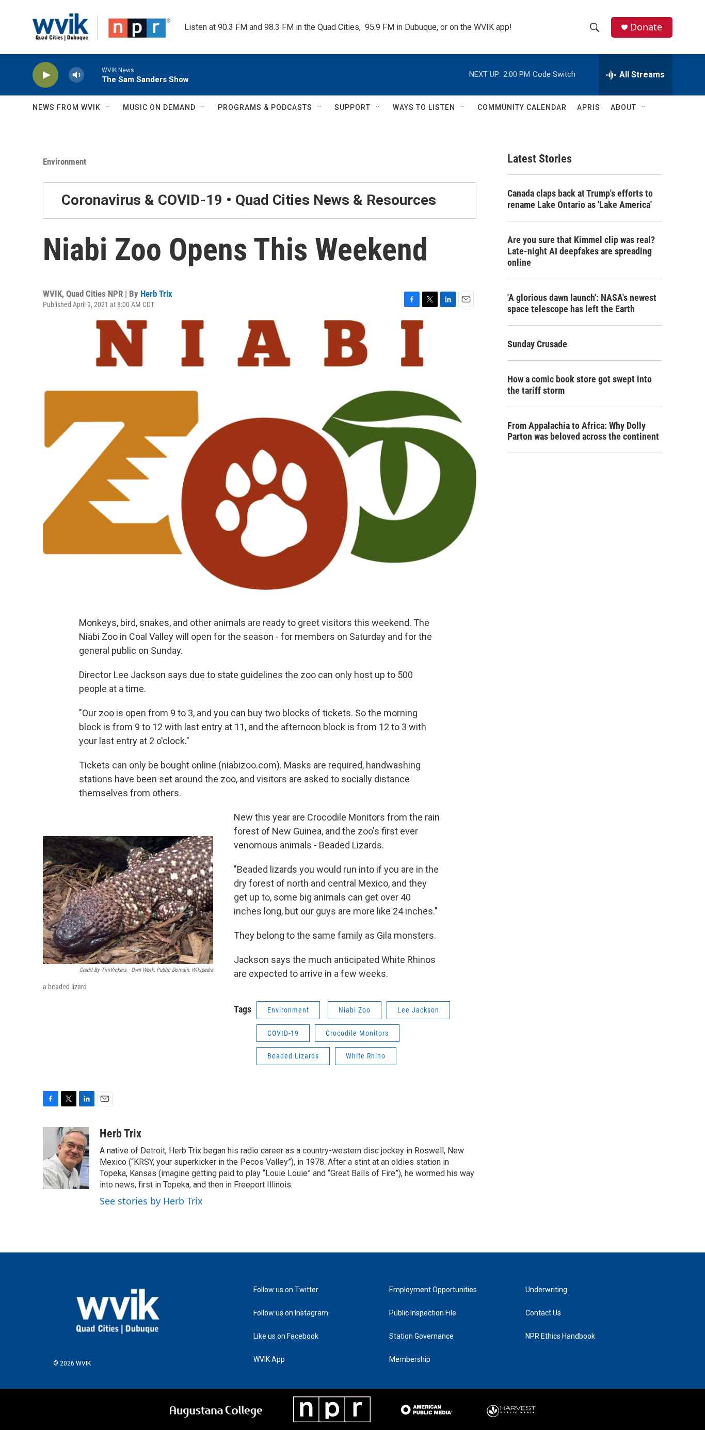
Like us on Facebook (285, 1336)
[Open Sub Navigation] (108, 107)
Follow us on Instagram (290, 1313)
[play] (45, 75)
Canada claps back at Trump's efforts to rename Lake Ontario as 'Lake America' (580, 199)
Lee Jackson (418, 1010)
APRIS (588, 107)
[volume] (76, 75)
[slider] (92, 74)
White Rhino (366, 1056)
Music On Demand (159, 107)
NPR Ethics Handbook (560, 1336)
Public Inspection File (422, 1313)
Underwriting (546, 1290)
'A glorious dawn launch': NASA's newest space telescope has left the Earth (581, 303)
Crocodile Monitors (357, 1033)
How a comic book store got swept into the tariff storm (579, 385)
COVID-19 (283, 1033)
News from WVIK (67, 107)
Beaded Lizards (293, 1056)
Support (352, 107)
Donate (646, 27)
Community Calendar (522, 107)
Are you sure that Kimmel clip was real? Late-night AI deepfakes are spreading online (581, 251)
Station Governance (421, 1336)
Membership (409, 1359)
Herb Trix (156, 293)
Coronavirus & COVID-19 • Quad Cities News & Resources (248, 199)
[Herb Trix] (66, 1158)
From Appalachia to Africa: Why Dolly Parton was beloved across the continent (583, 431)
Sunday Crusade (537, 344)
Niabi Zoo (355, 1010)
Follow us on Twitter (285, 1290)
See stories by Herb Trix (151, 1201)
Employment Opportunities (433, 1290)
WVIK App (269, 1359)
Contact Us (543, 1313)
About (623, 107)
